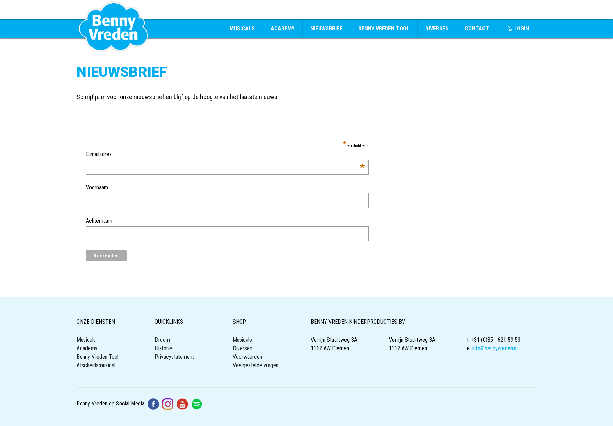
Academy (282, 28)
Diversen (437, 28)
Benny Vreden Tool (383, 28)
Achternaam (99, 220)
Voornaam (97, 187)
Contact (477, 28)
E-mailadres (225, 155)
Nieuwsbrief (326, 28)
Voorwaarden (247, 356)
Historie (163, 348)
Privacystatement (174, 356)
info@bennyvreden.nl (495, 348)
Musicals (242, 28)
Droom (162, 339)
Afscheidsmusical (96, 365)
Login (521, 28)
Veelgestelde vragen (255, 365)
